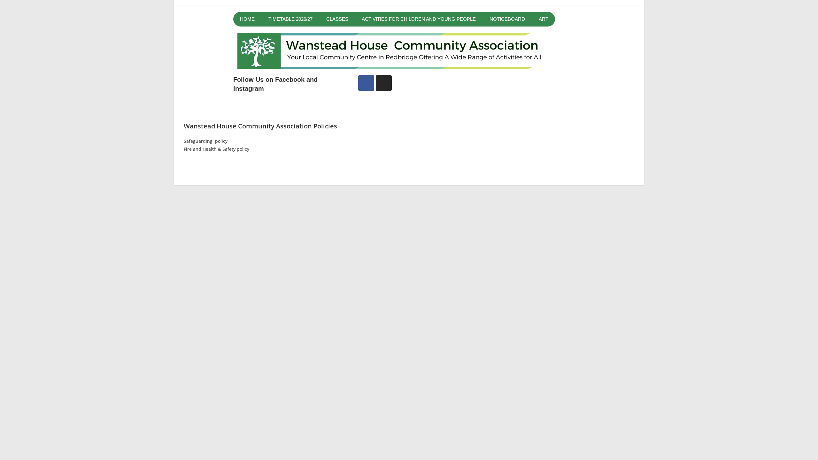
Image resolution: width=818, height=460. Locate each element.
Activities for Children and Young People (419, 19)
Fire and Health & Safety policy (216, 149)
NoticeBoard (507, 19)
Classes (337, 19)
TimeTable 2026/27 (290, 19)
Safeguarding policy (207, 141)
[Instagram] (384, 83)
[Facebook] (366, 83)
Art (543, 19)
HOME (247, 19)
